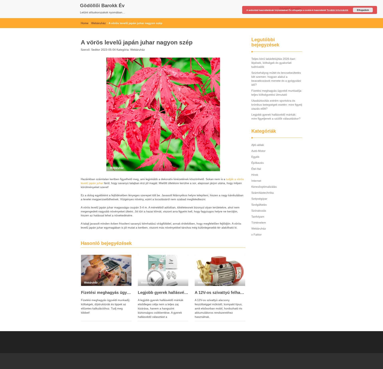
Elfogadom (363, 10)
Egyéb (255, 156)
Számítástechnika (262, 192)
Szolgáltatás (259, 204)
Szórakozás (258, 210)
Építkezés (257, 162)
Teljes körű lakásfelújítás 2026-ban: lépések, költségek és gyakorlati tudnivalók (273, 62)
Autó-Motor (258, 150)
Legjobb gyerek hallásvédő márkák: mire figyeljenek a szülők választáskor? (163, 292)
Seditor (95, 49)
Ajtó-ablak (257, 144)
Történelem (258, 222)
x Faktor (256, 234)
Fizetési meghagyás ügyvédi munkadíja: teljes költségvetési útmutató (106, 292)
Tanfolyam (257, 216)
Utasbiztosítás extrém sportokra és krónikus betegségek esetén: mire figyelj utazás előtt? (276, 104)
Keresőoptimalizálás (264, 186)
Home (84, 23)
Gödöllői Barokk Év (102, 5)
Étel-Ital (256, 168)
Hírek (254, 174)
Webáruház (98, 23)
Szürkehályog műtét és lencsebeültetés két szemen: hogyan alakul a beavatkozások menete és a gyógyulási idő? (276, 78)
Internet (256, 180)
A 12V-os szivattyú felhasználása (220, 292)
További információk (337, 10)
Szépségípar (259, 198)
